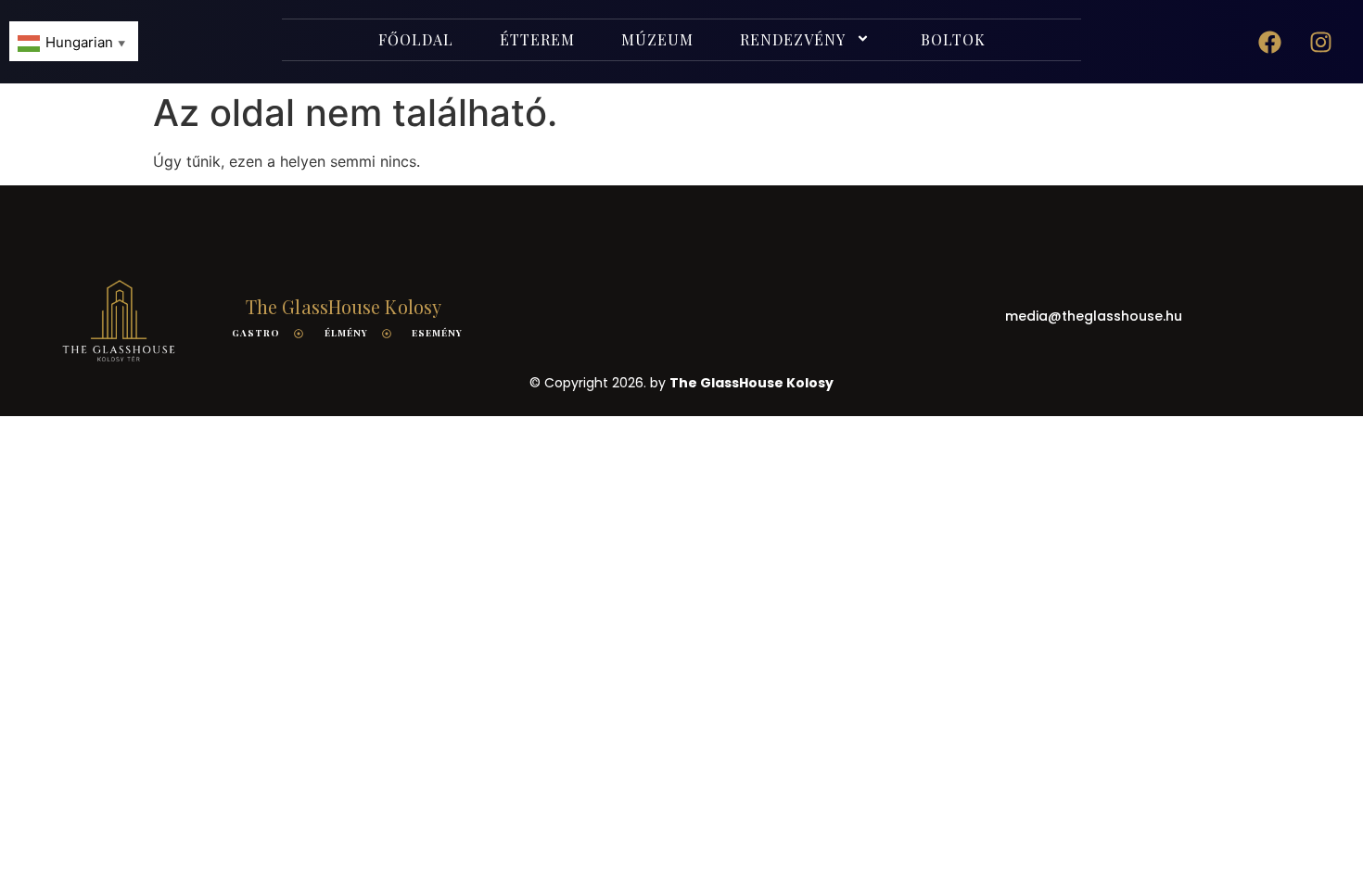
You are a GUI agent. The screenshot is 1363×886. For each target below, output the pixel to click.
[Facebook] (1270, 42)
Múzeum (657, 39)
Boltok (953, 39)
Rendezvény (793, 39)
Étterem (537, 39)
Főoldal (415, 39)
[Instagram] (1321, 42)
